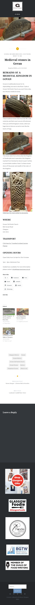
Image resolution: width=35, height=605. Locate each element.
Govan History (17, 358)
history (22, 365)
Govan (6, 54)
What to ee (24, 368)
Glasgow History (14, 355)
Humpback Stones (13, 368)
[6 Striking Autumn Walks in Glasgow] (9, 331)
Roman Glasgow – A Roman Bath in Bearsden (8, 317)
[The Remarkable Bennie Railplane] (23, 311)
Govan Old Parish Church (17, 361)
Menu (18, 14)
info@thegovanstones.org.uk (21, 269)
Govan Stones (14, 365)
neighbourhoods (16, 54)
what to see (17, 56)
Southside (27, 54)
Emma (15, 68)
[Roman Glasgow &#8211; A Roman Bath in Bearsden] (9, 311)
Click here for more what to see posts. (15, 213)
